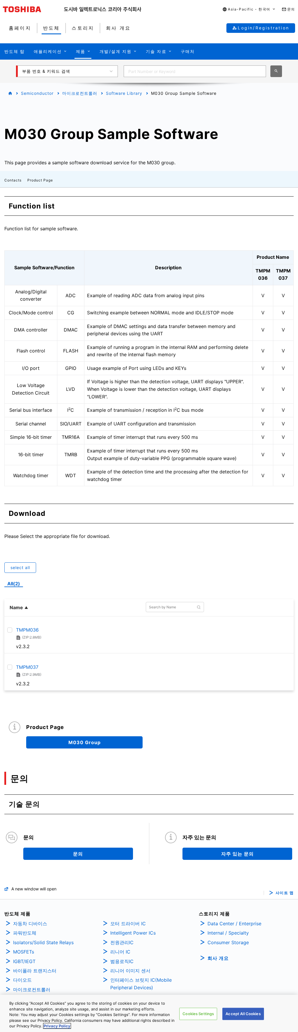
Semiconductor (37, 93)
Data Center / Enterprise (234, 923)
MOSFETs (23, 952)
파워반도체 (24, 933)
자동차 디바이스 (30, 923)
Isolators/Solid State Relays (43, 942)
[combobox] (195, 71)
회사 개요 (218, 958)
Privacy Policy (57, 1026)
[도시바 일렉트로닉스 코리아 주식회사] (102, 9)
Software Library (124, 93)
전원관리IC (122, 942)
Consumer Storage (228, 942)
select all (20, 567)
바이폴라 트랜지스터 (34, 971)
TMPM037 (27, 667)
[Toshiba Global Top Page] (33, 9)
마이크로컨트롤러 (79, 93)
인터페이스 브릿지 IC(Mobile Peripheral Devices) (141, 983)
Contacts (13, 180)
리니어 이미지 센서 (130, 971)
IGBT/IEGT (24, 961)
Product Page (40, 180)
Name (16, 607)
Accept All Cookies (243, 1013)
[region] (149, 1013)
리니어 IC (120, 952)
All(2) (13, 584)
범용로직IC (122, 961)
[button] (249, 9)
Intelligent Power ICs (133, 933)
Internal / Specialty (228, 933)
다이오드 (22, 980)
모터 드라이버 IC (128, 923)
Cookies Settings (198, 1013)
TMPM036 (27, 630)
